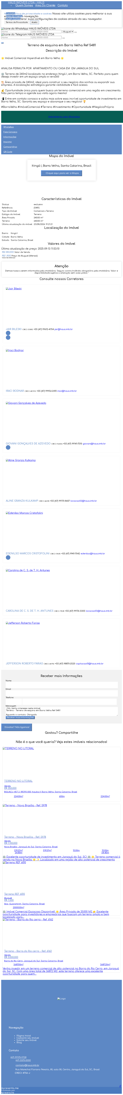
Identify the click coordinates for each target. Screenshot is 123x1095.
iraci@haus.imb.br (67, 391)
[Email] (61, 1020)
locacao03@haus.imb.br (99, 611)
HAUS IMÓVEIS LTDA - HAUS (26, 2)
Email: (8, 689)
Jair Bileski (14, 329)
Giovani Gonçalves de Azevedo (28, 443)
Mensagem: (11, 706)
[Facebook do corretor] (8, 333)
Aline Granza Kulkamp (22, 501)
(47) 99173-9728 (18, 1057)
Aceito (34, 22)
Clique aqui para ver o (62, 173)
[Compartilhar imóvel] (2, 42)
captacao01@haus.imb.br (90, 664)
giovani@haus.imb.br (94, 444)
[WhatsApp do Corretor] (14, 288)
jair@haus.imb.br (64, 329)
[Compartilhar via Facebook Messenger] (64, 738)
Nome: (9, 681)
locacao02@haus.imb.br (83, 501)
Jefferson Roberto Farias (24, 663)
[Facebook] (61, 1008)
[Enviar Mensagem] (63, 38)
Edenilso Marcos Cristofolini (28, 553)
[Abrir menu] (1, 10)
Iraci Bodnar (15, 391)
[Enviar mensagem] (75, 32)
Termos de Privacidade (17, 22)
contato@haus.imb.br (27, 1065)
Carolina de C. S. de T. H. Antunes (29, 611)
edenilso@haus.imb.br (93, 554)
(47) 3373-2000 (23, 1060)
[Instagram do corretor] (8, 337)
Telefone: (10, 698)
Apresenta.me (10, 1088)
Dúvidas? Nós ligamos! (16, 727)
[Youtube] (61, 1014)
